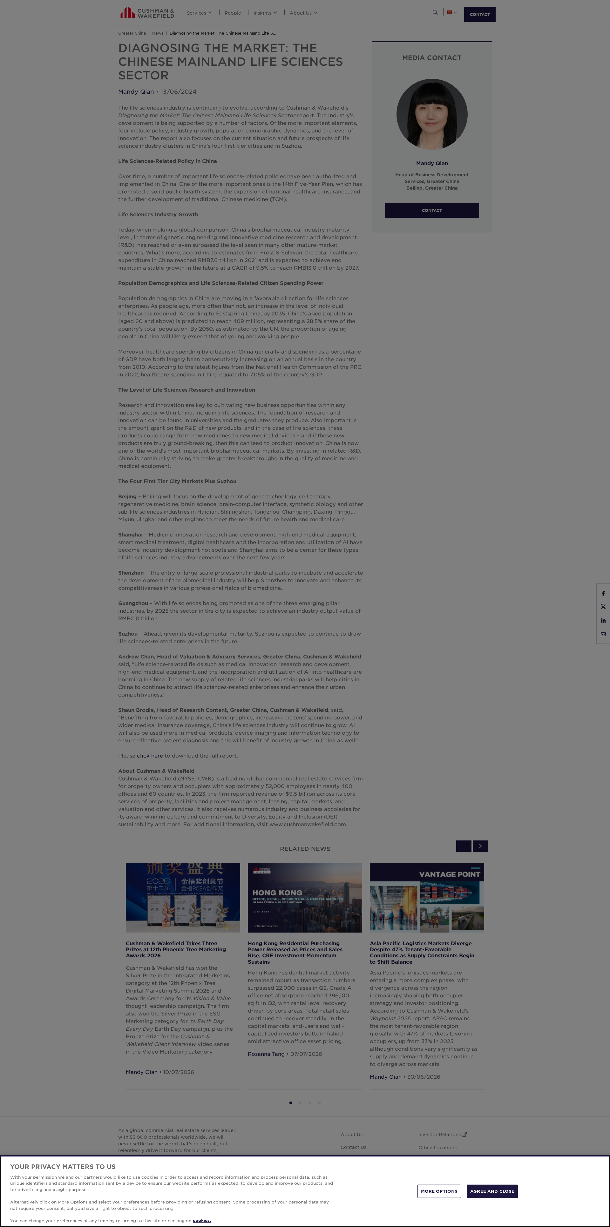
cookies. (202, 1220)
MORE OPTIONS (439, 1191)
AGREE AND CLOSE (492, 1191)
